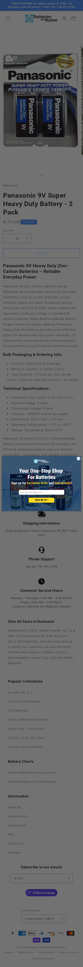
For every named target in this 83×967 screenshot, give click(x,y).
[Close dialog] (78, 458)
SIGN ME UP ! (41, 500)
